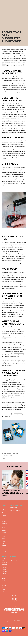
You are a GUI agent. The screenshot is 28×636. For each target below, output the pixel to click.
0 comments (9, 455)
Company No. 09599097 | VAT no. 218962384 (15, 621)
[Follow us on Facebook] (11, 560)
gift (3, 416)
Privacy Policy (3, 537)
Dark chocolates (5, 242)
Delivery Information (4, 517)
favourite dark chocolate (10, 389)
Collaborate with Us (4, 551)
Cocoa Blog (3, 542)
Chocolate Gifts (13, 507)
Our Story (4, 527)
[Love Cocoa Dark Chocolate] (14, 432)
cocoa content (21, 244)
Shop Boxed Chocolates (15, 510)
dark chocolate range (18, 404)
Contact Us (4, 546)
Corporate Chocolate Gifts (16, 513)
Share (3, 458)
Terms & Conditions (4, 532)
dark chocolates (14, 76)
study (7, 272)
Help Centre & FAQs (4, 511)
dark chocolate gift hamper (12, 409)
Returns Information (4, 523)
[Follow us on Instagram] (15, 560)
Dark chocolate (5, 49)
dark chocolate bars (12, 402)
